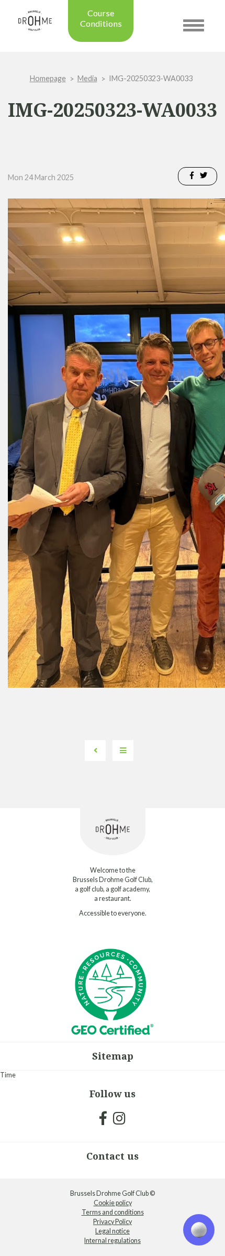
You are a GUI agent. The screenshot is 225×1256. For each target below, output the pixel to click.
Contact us (112, 1156)
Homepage (48, 78)
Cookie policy (113, 1203)
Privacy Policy (112, 1222)
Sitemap (112, 1056)
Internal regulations (112, 1240)
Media (87, 78)
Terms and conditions (113, 1212)
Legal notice (112, 1231)
